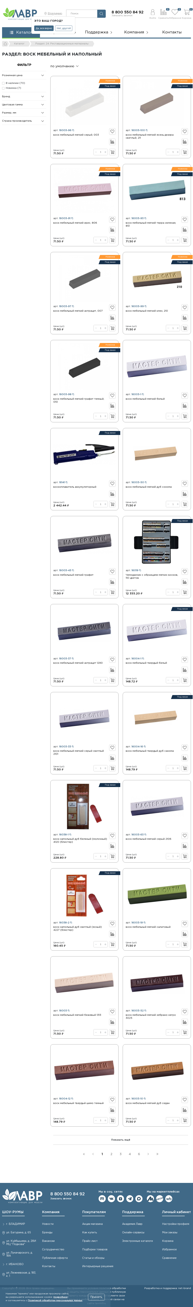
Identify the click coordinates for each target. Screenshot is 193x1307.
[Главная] (5, 44)
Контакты (172, 32)
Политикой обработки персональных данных (55, 1300)
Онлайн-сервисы (133, 1232)
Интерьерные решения (97, 1266)
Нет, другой (64, 28)
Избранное (169, 1249)
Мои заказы (169, 1232)
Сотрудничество (53, 1249)
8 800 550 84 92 (127, 12)
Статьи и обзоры (93, 1258)
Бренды (47, 1232)
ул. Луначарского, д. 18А (19, 1254)
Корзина (167, 1241)
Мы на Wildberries (168, 1198)
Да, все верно (44, 28)
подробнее (60, 1297)
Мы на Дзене (120, 1198)
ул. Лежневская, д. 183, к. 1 (21, 1274)
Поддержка (132, 1212)
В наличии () (15, 83)
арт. (62, 130)
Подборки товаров (94, 1249)
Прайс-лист (90, 1241)
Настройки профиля (175, 1224)
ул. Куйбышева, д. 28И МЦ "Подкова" (21, 1242)
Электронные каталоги (137, 1241)
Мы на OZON (159, 1198)
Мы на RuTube (102, 1198)
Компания (51, 1212)
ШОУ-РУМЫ (13, 1212)
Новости (48, 1224)
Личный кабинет (176, 1212)
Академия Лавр (132, 1224)
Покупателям (94, 1212)
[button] (152, 13)
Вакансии (48, 1241)
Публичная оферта (55, 1258)
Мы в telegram (129, 1198)
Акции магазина (92, 1224)
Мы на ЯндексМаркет (150, 1198)
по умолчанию (62, 66)
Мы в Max (138, 1198)
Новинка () (13, 88)
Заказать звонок (122, 15)
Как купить (89, 1232)
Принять (96, 1297)
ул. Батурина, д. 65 (18, 1232)
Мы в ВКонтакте (111, 1198)
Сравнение (169, 1258)
